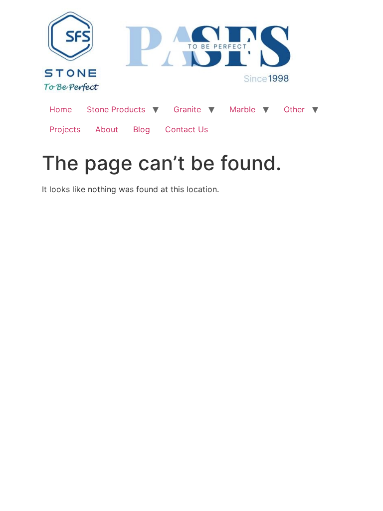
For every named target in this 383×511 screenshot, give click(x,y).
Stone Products (116, 109)
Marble (242, 109)
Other (294, 109)
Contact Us (186, 129)
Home (60, 109)
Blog (141, 129)
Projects (64, 129)
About (106, 129)
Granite (187, 109)
